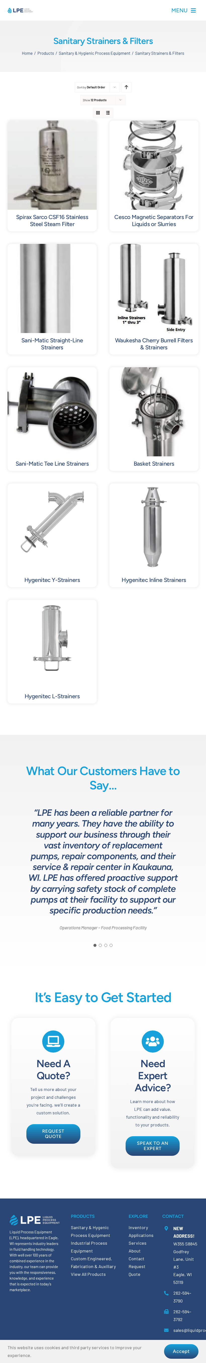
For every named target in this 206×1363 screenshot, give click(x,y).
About (135, 1250)
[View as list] (108, 113)
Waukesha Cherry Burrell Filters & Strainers (154, 344)
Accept (181, 1351)
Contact (136, 1258)
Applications (141, 1235)
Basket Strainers (154, 463)
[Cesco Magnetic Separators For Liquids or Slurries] (153, 124)
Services (137, 1243)
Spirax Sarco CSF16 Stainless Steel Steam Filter (52, 220)
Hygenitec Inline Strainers (154, 579)
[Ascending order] (126, 87)
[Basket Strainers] (153, 371)
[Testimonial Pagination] (94, 945)
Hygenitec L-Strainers (52, 696)
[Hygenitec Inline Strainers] (153, 487)
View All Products (88, 1274)
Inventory (138, 1227)
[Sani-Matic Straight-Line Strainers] (52, 247)
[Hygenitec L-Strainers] (52, 603)
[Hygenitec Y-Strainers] (52, 487)
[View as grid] (98, 113)
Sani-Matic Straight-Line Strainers (52, 344)
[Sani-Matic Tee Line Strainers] (52, 371)
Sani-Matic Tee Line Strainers (52, 463)
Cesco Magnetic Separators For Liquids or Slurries (153, 220)
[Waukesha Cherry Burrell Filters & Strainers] (153, 247)
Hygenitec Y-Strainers (52, 579)
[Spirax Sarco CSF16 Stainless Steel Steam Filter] (52, 124)
